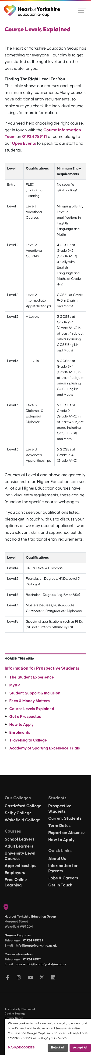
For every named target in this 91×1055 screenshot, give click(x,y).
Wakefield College (22, 820)
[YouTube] (30, 978)
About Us (57, 859)
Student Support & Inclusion (34, 693)
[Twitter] (42, 978)
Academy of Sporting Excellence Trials (44, 748)
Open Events (24, 143)
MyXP (14, 685)
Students (57, 798)
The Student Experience (31, 677)
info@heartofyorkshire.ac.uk (36, 945)
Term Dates (59, 826)
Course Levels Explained (31, 709)
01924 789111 (34, 137)
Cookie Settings (15, 1013)
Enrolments (19, 732)
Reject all (57, 1047)
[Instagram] (19, 978)
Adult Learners (19, 846)
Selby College (18, 813)
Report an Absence (66, 833)
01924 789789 (33, 940)
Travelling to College (28, 740)
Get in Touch (60, 885)
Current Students (64, 818)
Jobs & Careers (63, 878)
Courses (13, 831)
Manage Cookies (21, 1047)
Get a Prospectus (25, 717)
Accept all (80, 1047)
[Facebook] (7, 978)
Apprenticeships (20, 866)
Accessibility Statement (20, 1009)
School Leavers (20, 839)
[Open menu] (82, 10)
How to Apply (21, 725)
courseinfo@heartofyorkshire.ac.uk (41, 964)
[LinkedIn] (53, 978)
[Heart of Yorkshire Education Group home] (32, 9)
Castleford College (23, 806)
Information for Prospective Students (42, 668)
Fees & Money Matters (29, 701)
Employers (15, 873)
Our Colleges (18, 798)
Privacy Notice (14, 1018)
